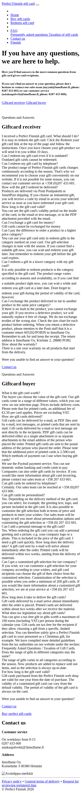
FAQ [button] (13, 31)
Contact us (17, 38)
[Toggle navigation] (37, 4)
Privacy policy (12, 781)
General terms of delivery (42, 781)
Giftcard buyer (36, 103)
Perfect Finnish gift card (18, 3)
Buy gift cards (20, 19)
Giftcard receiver (13, 103)
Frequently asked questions (29, 34)
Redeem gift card (22, 23)
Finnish (15, 42)
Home (14, 15)
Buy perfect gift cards (16, 714)
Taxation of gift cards (63, 34)
